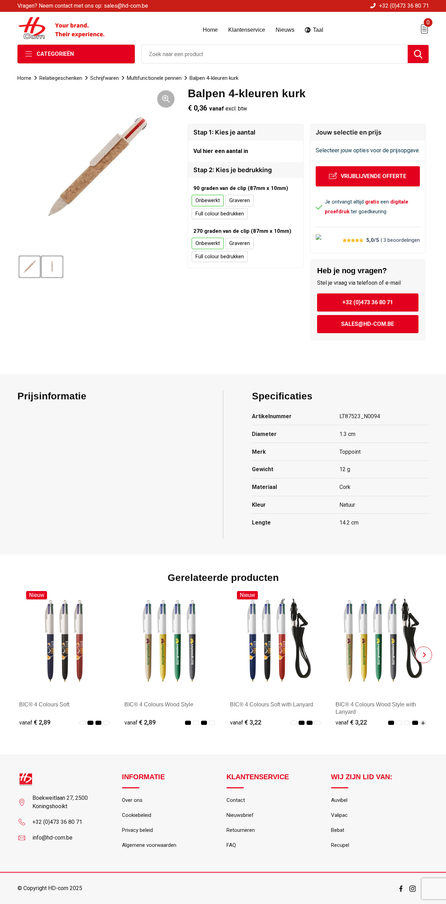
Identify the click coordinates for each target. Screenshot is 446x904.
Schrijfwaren (104, 78)
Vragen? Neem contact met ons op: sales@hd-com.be (82, 5)
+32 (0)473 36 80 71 (404, 5)
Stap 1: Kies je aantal (224, 132)
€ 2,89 (35, 722)
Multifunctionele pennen (154, 78)
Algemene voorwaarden (149, 845)
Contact (235, 800)
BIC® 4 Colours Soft (44, 704)
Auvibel (339, 800)
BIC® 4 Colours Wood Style (158, 704)
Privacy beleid (137, 830)
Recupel (340, 845)
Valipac (339, 815)
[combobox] (275, 54)
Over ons (132, 800)
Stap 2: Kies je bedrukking (232, 170)
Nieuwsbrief (240, 815)
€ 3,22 (245, 722)
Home (24, 78)
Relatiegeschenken (60, 78)
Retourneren (240, 830)
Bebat (337, 830)
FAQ (231, 845)
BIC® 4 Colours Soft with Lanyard (271, 704)
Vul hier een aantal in (220, 151)
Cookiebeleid (136, 815)
